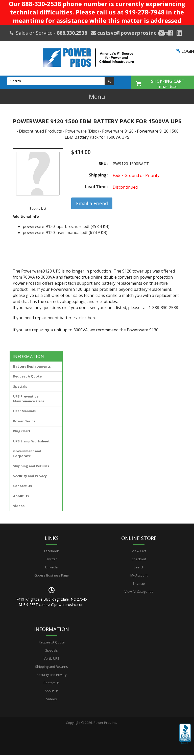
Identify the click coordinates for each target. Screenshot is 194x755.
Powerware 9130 (142, 330)
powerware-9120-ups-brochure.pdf (56, 226)
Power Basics (24, 421)
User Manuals (24, 411)
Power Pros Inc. (105, 722)
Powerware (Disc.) (82, 131)
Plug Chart (22, 431)
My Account (139, 575)
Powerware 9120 (118, 131)
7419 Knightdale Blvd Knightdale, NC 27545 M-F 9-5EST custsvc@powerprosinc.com (51, 602)
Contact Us (22, 485)
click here (87, 317)
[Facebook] (170, 33)
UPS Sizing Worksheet (31, 441)
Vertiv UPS (51, 658)
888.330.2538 (72, 32)
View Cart (139, 551)
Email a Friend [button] (92, 203)
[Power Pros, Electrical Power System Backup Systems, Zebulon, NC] (185, 737)
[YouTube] (179, 33)
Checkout (139, 559)
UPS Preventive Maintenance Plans (28, 398)
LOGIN (188, 51)
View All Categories (139, 591)
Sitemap (139, 583)
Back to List (38, 208)
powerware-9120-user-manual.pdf (55, 232)
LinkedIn (51, 567)
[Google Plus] (161, 33)
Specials (20, 386)
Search (139, 567)
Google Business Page (51, 575)
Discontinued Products (40, 131)
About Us (21, 496)
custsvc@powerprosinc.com (132, 32)
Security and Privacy (30, 476)
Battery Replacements (32, 366)
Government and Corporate (27, 453)
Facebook (51, 551)
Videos (19, 506)
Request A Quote (27, 376)
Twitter (51, 559)
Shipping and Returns (31, 466)
